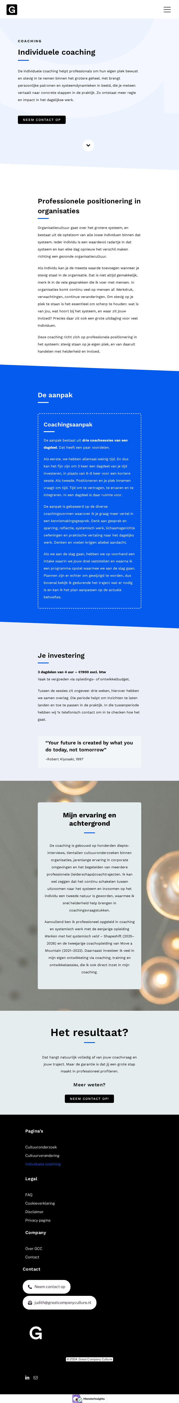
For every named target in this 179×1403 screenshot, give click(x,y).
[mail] (36, 1377)
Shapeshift (113, 936)
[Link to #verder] (89, 146)
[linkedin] (27, 1377)
